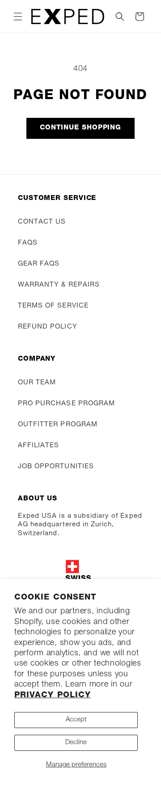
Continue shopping (80, 128)
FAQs (28, 243)
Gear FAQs (38, 264)
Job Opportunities (56, 466)
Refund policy (47, 327)
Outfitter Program (57, 424)
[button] (18, 16)
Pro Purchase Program (66, 403)
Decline (76, 742)
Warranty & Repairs (59, 285)
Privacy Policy (52, 695)
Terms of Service (53, 306)
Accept (76, 719)
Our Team (37, 382)
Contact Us (42, 222)
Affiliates (38, 445)
